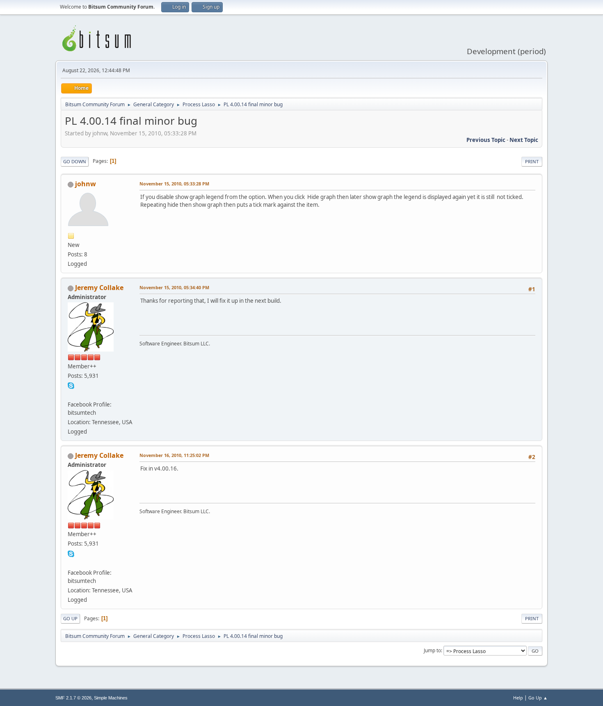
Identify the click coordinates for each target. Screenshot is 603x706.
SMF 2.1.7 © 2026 (73, 697)
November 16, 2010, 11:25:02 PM (174, 455)
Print (532, 161)
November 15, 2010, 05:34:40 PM (174, 287)
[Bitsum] (71, 394)
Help (518, 698)
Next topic (523, 140)
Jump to (432, 650)
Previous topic (485, 140)
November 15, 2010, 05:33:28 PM (174, 183)
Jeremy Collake (99, 287)
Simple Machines (111, 697)
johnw (85, 183)
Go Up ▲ (538, 698)
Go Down (74, 161)
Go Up (70, 618)
